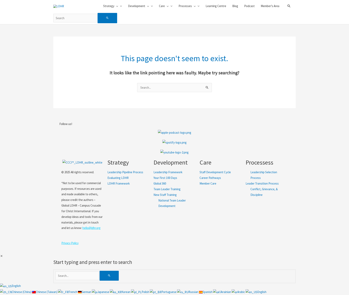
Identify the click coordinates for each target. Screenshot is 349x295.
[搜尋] (109, 276)
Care (205, 162)
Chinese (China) (22, 292)
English (16, 286)
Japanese (103, 292)
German (87, 292)
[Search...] (77, 276)
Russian (193, 292)
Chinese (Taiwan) (47, 292)
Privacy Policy (70, 243)
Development (170, 162)
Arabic (241, 292)
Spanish (208, 292)
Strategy (118, 162)
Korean (126, 292)
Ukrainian (225, 292)
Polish (146, 292)
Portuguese (169, 292)
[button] (289, 6)
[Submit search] (107, 18)
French (73, 292)
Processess (259, 162)
